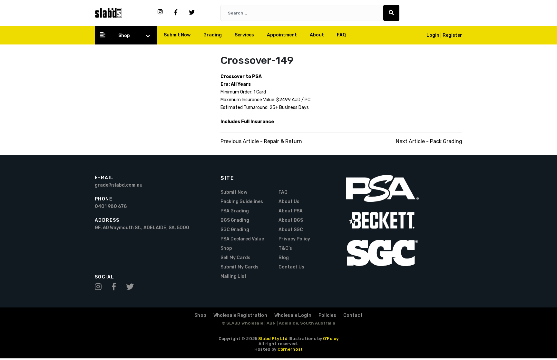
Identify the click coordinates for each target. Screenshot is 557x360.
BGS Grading (234, 220)
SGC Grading (234, 229)
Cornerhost (290, 349)
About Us (288, 201)
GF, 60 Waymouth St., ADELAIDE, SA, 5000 (142, 227)
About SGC (290, 229)
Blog (283, 257)
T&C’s (285, 248)
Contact (353, 315)
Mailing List (233, 276)
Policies (327, 315)
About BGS (290, 220)
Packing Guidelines (241, 201)
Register (452, 35)
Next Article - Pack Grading (429, 141)
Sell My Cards (235, 257)
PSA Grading (234, 211)
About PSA (290, 211)
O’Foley (330, 338)
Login (433, 35)
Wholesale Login (292, 315)
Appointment (282, 35)
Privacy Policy (294, 239)
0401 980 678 (111, 206)
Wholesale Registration (240, 315)
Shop (124, 35)
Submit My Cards (239, 267)
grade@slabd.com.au (118, 185)
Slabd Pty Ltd (273, 338)
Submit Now (177, 35)
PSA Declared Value (242, 239)
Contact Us (291, 267)
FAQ (341, 35)
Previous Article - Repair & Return (261, 141)
